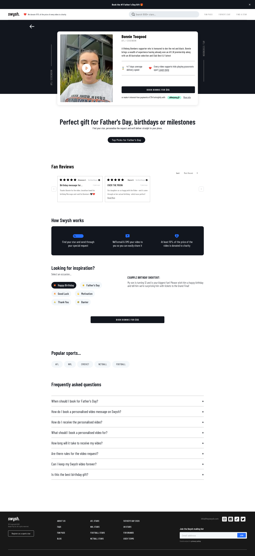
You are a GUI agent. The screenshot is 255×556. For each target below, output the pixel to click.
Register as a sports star (21, 533)
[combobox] (164, 14)
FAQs (59, 526)
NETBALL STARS (97, 538)
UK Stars (127, 526)
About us (61, 520)
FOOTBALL (121, 364)
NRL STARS (94, 526)
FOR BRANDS (128, 532)
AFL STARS (94, 520)
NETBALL (102, 364)
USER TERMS (128, 538)
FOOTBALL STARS (97, 532)
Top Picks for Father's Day (126, 140)
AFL (51, 83)
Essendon (51, 75)
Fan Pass (61, 532)
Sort (178, 173)
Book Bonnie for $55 (127, 319)
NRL (70, 364)
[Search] (133, 14)
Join (241, 535)
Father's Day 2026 (131, 520)
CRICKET (85, 364)
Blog (59, 538)
